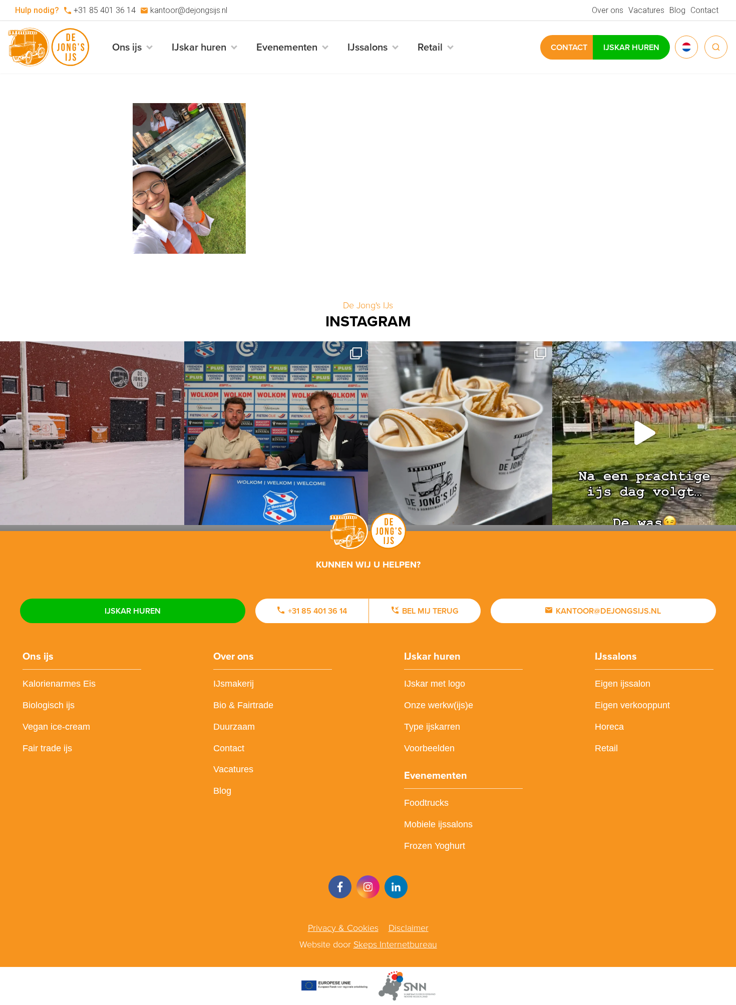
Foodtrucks (426, 803)
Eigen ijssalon (622, 684)
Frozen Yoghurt (434, 846)
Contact (704, 10)
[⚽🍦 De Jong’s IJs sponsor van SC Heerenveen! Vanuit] (276, 433)
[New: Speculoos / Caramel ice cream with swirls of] (460, 433)
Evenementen (435, 775)
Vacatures (646, 10)
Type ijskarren (432, 727)
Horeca (609, 727)
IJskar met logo (434, 684)
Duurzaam (234, 727)
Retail (606, 748)
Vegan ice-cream (56, 727)
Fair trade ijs (47, 748)
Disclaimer (409, 927)
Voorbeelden (429, 748)
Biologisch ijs (49, 705)
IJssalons (616, 656)
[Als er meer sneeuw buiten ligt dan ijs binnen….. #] (92, 433)
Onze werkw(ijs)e (438, 705)
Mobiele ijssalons (438, 824)
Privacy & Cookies (343, 927)
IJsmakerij (233, 684)
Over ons (607, 10)
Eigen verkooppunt (632, 705)
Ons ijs (38, 656)
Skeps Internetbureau (395, 944)
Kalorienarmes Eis (59, 684)
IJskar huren (631, 47)
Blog (677, 10)
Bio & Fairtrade (243, 705)
